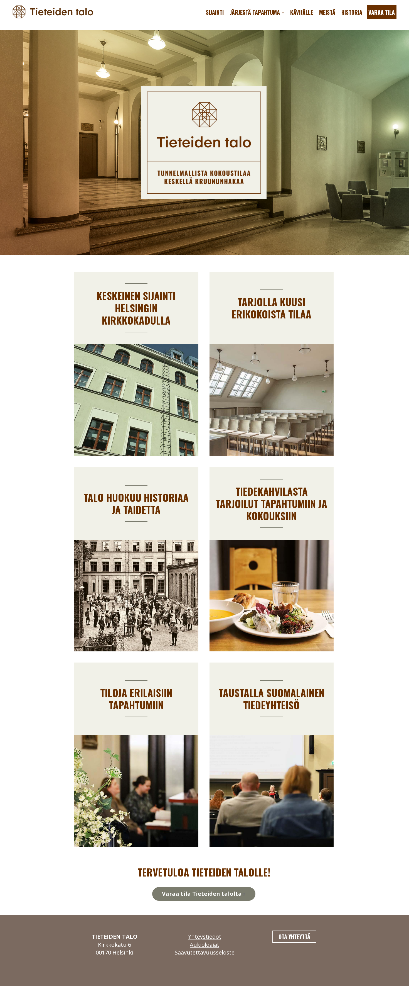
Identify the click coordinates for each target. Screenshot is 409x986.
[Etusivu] (55, 11)
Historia (351, 12)
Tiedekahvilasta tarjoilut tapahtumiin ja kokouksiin (271, 503)
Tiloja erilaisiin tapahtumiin (136, 698)
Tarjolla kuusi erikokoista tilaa (271, 307)
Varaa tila (381, 12)
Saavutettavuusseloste (205, 952)
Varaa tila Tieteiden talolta (202, 893)
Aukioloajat (204, 944)
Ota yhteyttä (294, 937)
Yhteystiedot (204, 936)
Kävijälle (301, 12)
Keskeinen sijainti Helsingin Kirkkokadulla (136, 307)
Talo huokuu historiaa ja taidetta (136, 503)
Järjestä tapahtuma (255, 12)
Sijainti (215, 12)
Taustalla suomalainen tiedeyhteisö (271, 698)
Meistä (327, 12)
